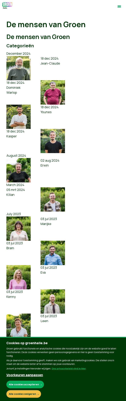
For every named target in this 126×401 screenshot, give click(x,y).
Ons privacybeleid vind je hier (69, 368)
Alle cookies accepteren (24, 384)
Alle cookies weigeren (22, 394)
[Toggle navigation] (119, 7)
